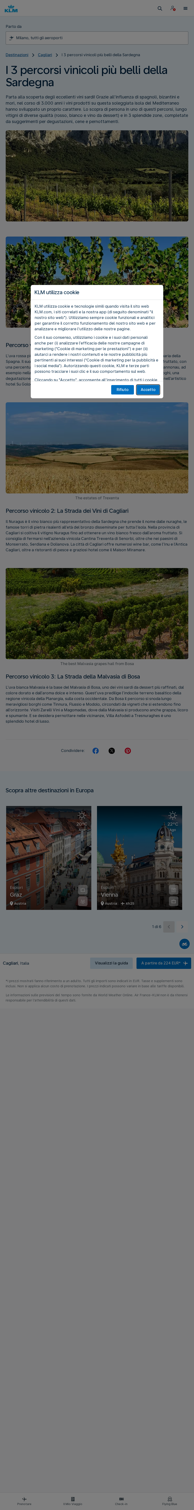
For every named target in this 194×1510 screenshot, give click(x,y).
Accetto (148, 389)
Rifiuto (122, 389)
